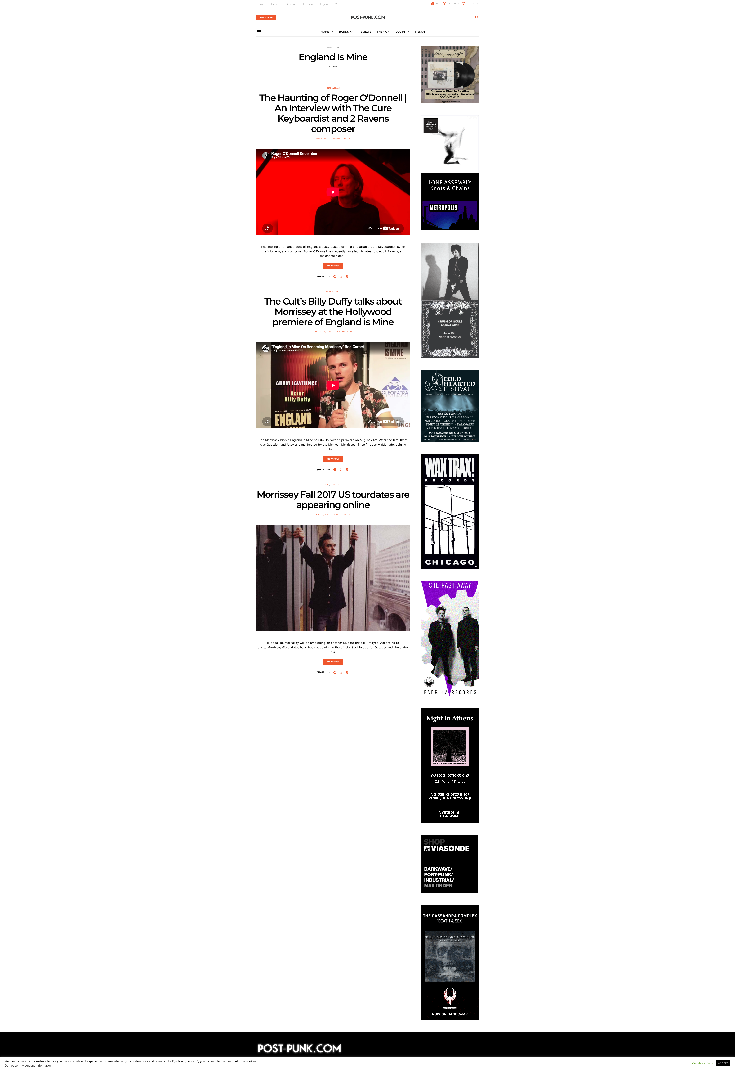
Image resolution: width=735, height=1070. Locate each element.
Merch (338, 4)
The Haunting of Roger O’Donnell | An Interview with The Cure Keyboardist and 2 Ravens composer (333, 113)
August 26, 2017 (322, 331)
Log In (324, 4)
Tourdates (338, 485)
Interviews (333, 88)
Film (338, 291)
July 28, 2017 (322, 514)
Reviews (291, 4)
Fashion (308, 4)
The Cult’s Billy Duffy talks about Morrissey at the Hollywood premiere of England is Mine (333, 311)
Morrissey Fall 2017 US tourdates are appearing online (333, 499)
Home (260, 4)
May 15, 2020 (322, 138)
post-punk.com (341, 138)
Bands (275, 4)
